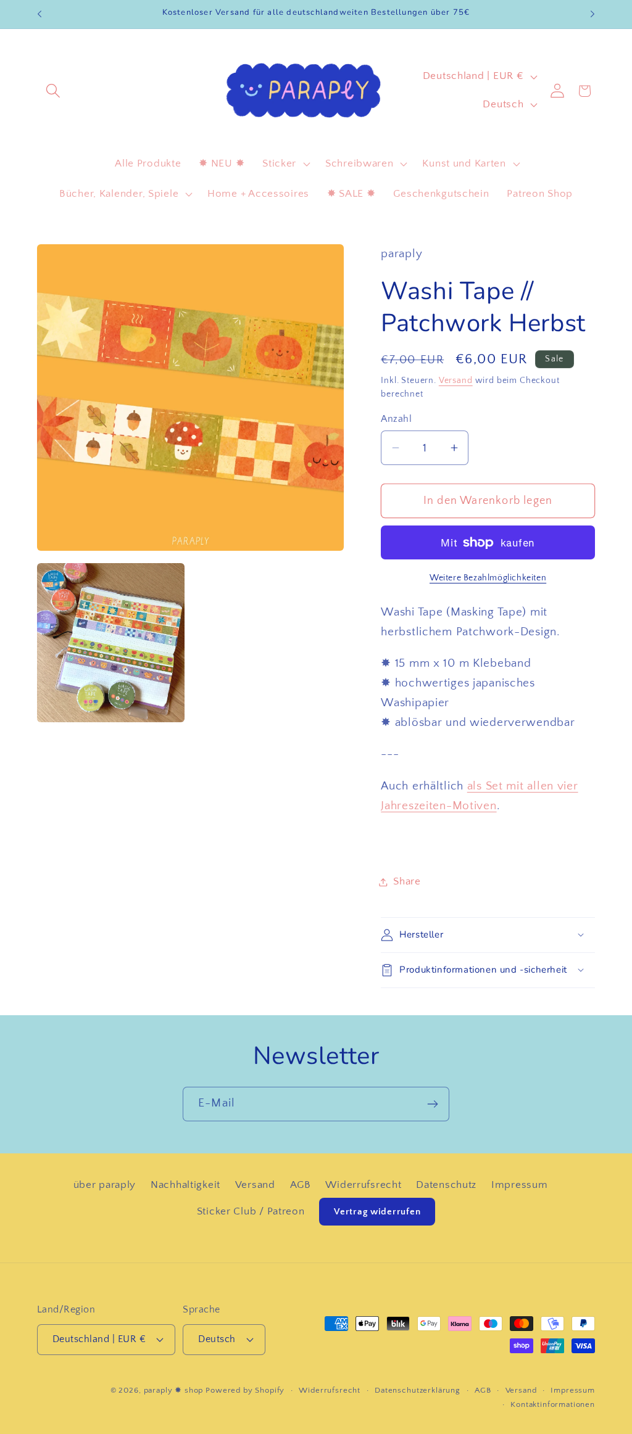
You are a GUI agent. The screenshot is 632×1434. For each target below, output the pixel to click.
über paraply (104, 1184)
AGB (300, 1184)
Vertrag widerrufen (377, 1211)
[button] (53, 91)
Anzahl (396, 419)
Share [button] (407, 881)
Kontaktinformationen (552, 1404)
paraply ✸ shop (174, 1390)
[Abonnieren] (432, 1104)
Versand (456, 380)
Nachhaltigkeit (185, 1184)
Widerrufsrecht (363, 1184)
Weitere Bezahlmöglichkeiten (488, 578)
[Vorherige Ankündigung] (39, 14)
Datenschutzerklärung (417, 1390)
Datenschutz (446, 1184)
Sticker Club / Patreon (251, 1211)
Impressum (519, 1184)
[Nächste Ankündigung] (592, 14)
